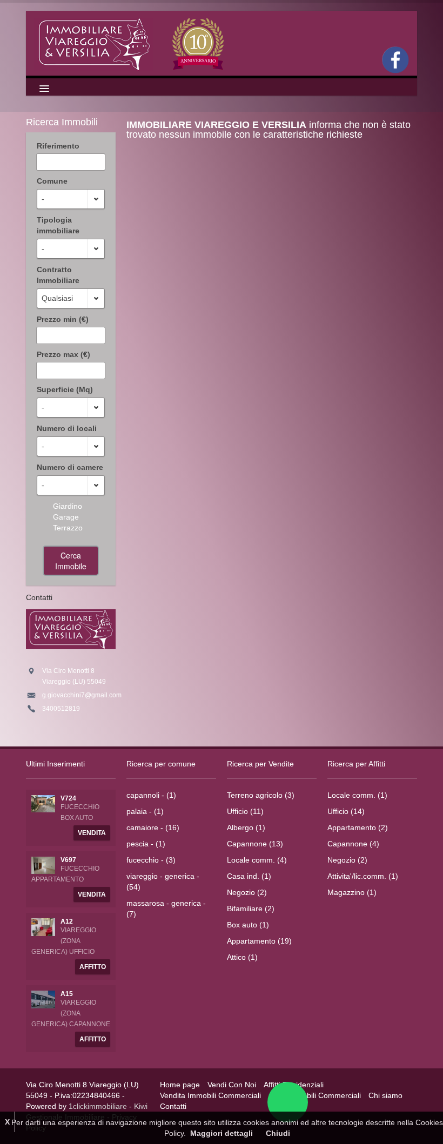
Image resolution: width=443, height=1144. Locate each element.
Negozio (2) (247, 892)
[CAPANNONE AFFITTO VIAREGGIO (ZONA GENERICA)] (43, 998)
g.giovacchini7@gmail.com (82, 695)
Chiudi (278, 1133)
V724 (68, 798)
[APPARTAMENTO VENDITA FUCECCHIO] (43, 864)
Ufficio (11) (245, 811)
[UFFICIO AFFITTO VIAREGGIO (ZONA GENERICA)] (43, 926)
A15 (67, 994)
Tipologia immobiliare (58, 225)
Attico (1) (242, 957)
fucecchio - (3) (151, 860)
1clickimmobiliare (98, 1106)
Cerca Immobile (70, 560)
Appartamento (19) (259, 941)
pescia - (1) (145, 843)
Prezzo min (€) (63, 319)
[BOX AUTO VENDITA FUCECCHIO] (43, 803)
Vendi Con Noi (231, 1084)
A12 (67, 921)
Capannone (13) (255, 843)
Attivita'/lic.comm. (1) (362, 876)
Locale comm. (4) (257, 860)
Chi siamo (385, 1095)
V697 (68, 860)
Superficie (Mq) (65, 389)
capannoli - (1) (151, 795)
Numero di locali (67, 428)
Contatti (173, 1106)
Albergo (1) (246, 827)
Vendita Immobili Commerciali (210, 1095)
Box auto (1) (248, 924)
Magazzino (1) (352, 892)
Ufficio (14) (346, 811)
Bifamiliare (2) (250, 908)
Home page (180, 1084)
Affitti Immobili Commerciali (315, 1095)
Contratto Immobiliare (58, 275)
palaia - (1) (145, 811)
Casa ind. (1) (249, 876)
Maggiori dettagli (221, 1133)
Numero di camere (70, 467)
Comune (52, 181)
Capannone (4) (353, 843)
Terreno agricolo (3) (260, 795)
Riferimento (58, 146)
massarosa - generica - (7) (166, 908)
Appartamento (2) (357, 827)
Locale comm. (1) (357, 795)
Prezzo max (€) (63, 354)
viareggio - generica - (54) (162, 881)
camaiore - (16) (152, 827)
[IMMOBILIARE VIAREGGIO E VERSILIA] (130, 43)
